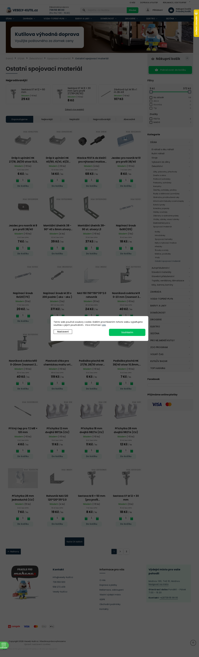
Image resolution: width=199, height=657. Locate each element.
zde (104, 325)
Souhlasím (127, 332)
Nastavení (63, 331)
